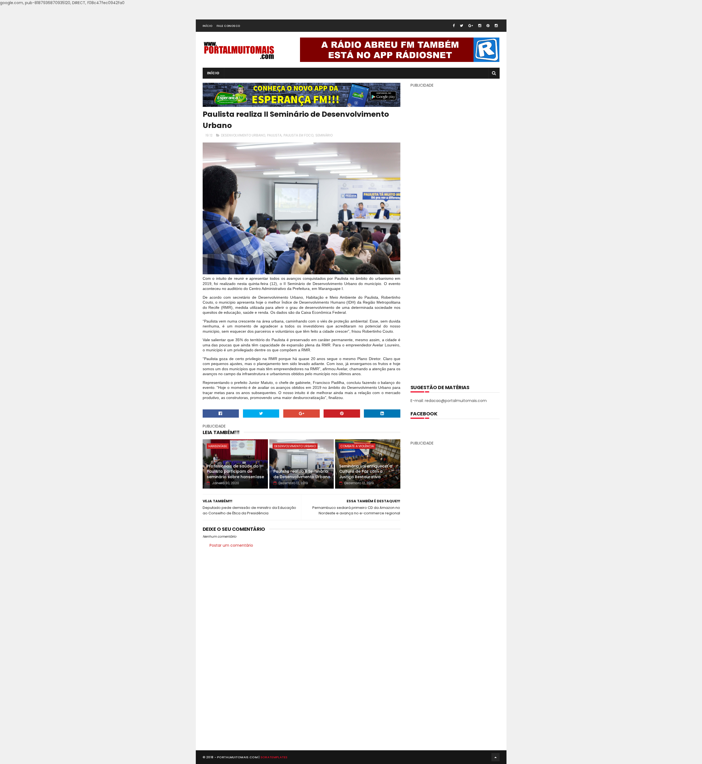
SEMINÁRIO (324, 135)
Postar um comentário (231, 545)
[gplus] (470, 25)
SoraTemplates (274, 757)
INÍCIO (208, 26)
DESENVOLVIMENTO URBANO (243, 135)
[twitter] (461, 25)
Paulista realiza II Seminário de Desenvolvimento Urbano (301, 474)
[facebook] (454, 25)
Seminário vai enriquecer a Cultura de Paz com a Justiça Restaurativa (365, 471)
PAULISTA (274, 135)
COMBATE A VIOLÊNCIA (357, 446)
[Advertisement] (455, 232)
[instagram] (479, 25)
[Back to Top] (495, 757)
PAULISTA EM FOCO (298, 135)
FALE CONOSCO (228, 26)
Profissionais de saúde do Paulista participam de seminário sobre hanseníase (235, 471)
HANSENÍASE (217, 446)
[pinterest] (488, 25)
